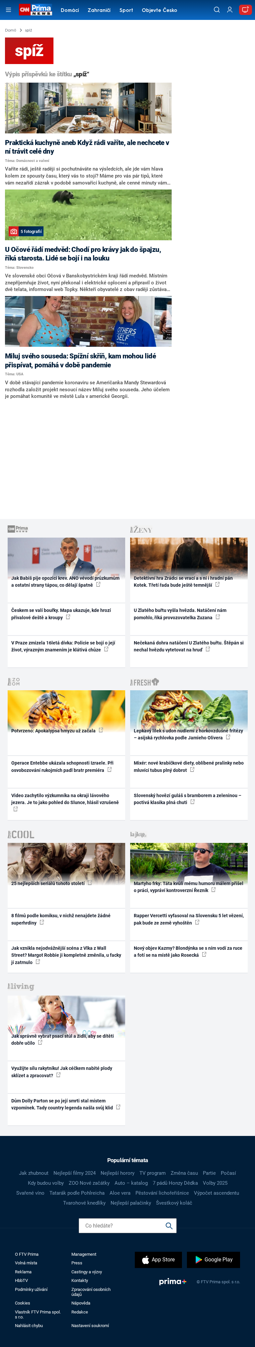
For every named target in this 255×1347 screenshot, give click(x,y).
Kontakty (79, 1280)
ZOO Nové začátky (89, 1183)
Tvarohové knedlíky (84, 1203)
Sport (126, 10)
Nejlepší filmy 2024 (74, 1173)
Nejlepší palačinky (131, 1203)
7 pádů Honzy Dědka (175, 1183)
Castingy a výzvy (86, 1271)
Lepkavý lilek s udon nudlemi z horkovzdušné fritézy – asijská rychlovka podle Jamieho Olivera (188, 734)
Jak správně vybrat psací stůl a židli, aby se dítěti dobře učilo (62, 1039)
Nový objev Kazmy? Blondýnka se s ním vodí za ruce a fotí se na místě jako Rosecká (188, 951)
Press (76, 1262)
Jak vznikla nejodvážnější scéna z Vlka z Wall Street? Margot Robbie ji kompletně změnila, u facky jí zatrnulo (66, 955)
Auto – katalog (131, 1183)
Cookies (22, 1303)
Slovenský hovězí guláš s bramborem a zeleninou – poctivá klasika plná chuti (187, 799)
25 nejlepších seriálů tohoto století (48, 883)
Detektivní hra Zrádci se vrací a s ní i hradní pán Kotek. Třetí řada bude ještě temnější (183, 581)
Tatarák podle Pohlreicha (77, 1193)
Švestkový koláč (174, 1203)
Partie (209, 1173)
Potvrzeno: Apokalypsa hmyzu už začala (54, 730)
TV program (152, 1173)
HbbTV (21, 1280)
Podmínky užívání (31, 1289)
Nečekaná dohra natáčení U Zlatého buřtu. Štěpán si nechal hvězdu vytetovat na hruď (189, 646)
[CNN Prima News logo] (35, 9)
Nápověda (80, 1303)
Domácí (70, 10)
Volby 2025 (215, 1183)
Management (83, 1254)
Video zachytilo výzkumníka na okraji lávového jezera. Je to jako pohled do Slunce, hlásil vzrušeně (65, 799)
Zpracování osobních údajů (91, 1292)
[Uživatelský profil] (229, 10)
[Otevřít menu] (8, 10)
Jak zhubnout (33, 1173)
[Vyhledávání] (217, 10)
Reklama (23, 1271)
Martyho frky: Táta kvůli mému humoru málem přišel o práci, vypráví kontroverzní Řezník (188, 887)
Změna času (184, 1173)
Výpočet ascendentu (216, 1193)
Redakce (79, 1312)
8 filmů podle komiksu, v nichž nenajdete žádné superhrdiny (61, 919)
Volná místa (26, 1262)
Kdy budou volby (46, 1183)
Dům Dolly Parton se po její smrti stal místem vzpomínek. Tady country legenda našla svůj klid (62, 1104)
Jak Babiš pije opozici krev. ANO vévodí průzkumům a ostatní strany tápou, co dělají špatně (65, 581)
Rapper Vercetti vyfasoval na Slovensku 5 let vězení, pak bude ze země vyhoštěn (189, 919)
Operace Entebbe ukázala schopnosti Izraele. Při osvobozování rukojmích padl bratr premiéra (62, 766)
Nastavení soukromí (90, 1325)
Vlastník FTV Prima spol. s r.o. (38, 1314)
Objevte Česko (159, 10)
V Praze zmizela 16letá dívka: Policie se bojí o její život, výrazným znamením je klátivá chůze (63, 646)
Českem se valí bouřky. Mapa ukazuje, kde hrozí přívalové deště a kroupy (61, 614)
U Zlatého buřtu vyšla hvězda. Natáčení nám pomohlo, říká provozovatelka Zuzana (180, 614)
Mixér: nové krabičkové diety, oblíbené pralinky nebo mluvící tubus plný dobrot (189, 766)
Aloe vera (120, 1193)
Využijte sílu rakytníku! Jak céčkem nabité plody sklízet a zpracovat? (61, 1072)
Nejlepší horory (117, 1173)
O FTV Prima (27, 1254)
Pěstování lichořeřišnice (162, 1193)
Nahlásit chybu (29, 1325)
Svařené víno (30, 1193)
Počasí (228, 1173)
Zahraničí (99, 10)
